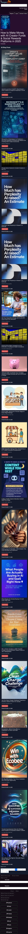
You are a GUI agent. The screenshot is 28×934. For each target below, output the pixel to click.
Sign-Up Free (4, 877)
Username (7, 879)
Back (18, 891)
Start (2, 869)
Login (16, 13)
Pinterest (10, 913)
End (7, 871)
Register (12, 13)
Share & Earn (4, 94)
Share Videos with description (8, 895)
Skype (9, 925)
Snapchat (9, 932)
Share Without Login (6, 875)
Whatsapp (9, 917)
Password (7, 885)
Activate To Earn (23, 13)
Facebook (9, 902)
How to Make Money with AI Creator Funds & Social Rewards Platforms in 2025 (13, 37)
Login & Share (16, 875)
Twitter (9, 906)
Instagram (9, 928)
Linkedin (10, 910)
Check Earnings (5, 899)
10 (1, 871)
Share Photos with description (8, 893)
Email (9, 921)
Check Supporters (5, 897)
